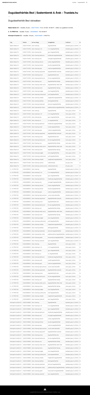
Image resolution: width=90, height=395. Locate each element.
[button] (87, 2)
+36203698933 (34, 31)
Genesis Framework (49, 392)
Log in (59, 392)
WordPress (55, 392)
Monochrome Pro (40, 392)
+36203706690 (38, 35)
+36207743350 (35, 28)
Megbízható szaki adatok (9, 2)
